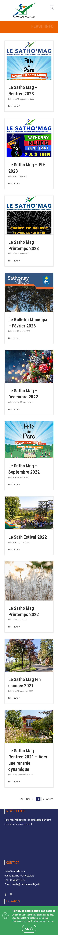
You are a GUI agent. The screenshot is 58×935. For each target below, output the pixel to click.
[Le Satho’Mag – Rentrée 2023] (29, 72)
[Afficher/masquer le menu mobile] (52, 4)
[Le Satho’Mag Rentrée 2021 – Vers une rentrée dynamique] (29, 726)
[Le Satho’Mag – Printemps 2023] (29, 226)
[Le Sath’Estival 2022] (29, 513)
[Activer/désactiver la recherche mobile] (52, 8)
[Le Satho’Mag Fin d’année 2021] (29, 655)
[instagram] (11, 894)
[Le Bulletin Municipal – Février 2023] (29, 308)
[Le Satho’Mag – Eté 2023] (29, 149)
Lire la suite (13, 106)
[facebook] (5, 894)
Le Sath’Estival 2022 (27, 537)
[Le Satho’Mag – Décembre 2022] (29, 366)
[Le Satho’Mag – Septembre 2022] (29, 439)
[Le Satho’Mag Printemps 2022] (29, 592)
